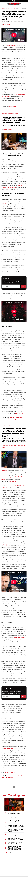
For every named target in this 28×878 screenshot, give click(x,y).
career (3, 203)
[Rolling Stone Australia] (14, 4)
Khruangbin (11, 45)
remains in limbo (19, 637)
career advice (18, 417)
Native (8, 418)
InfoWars (4, 470)
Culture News (13, 425)
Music (6, 8)
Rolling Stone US (10, 772)
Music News (12, 8)
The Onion (12, 481)
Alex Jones (6, 545)
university (13, 418)
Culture (7, 113)
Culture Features (14, 113)
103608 (11, 417)
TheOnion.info (8, 748)
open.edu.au (19, 413)
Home (2, 8)
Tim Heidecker (9, 777)
